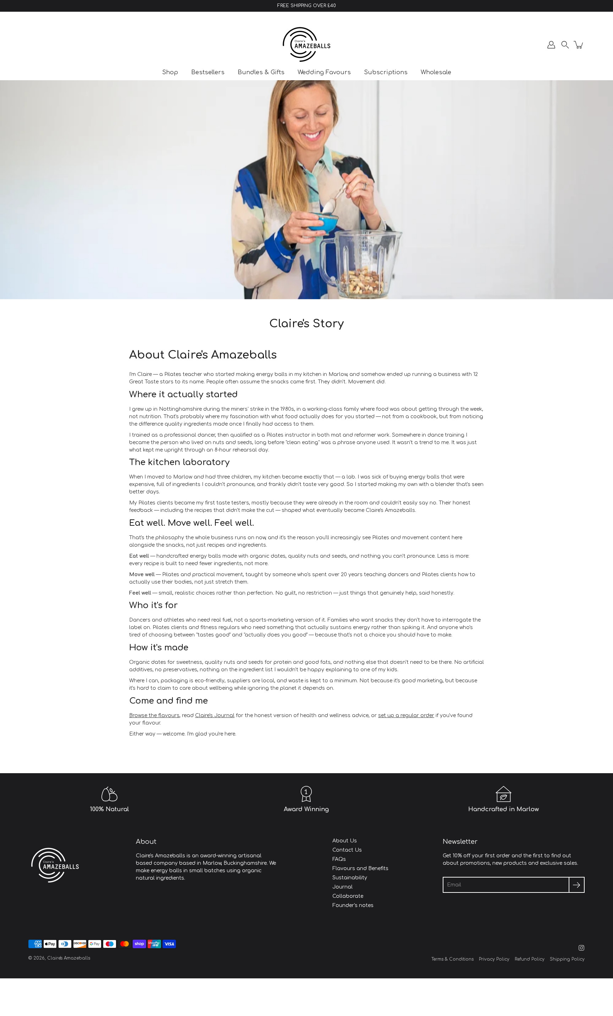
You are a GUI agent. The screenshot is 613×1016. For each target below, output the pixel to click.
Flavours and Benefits (360, 868)
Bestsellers (208, 72)
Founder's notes (353, 905)
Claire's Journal (214, 715)
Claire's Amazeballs (68, 958)
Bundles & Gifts (261, 72)
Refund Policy (530, 959)
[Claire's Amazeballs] (306, 44)
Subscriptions (386, 72)
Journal (342, 887)
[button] (565, 45)
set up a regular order (406, 715)
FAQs (339, 859)
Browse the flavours (154, 715)
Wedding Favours (324, 72)
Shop (170, 72)
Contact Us (347, 850)
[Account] (551, 44)
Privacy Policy (494, 959)
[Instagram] (581, 948)
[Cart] (579, 44)
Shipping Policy (567, 959)
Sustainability (349, 877)
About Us (344, 840)
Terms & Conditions (452, 959)
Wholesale (436, 72)
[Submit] (577, 885)
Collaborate (347, 896)
